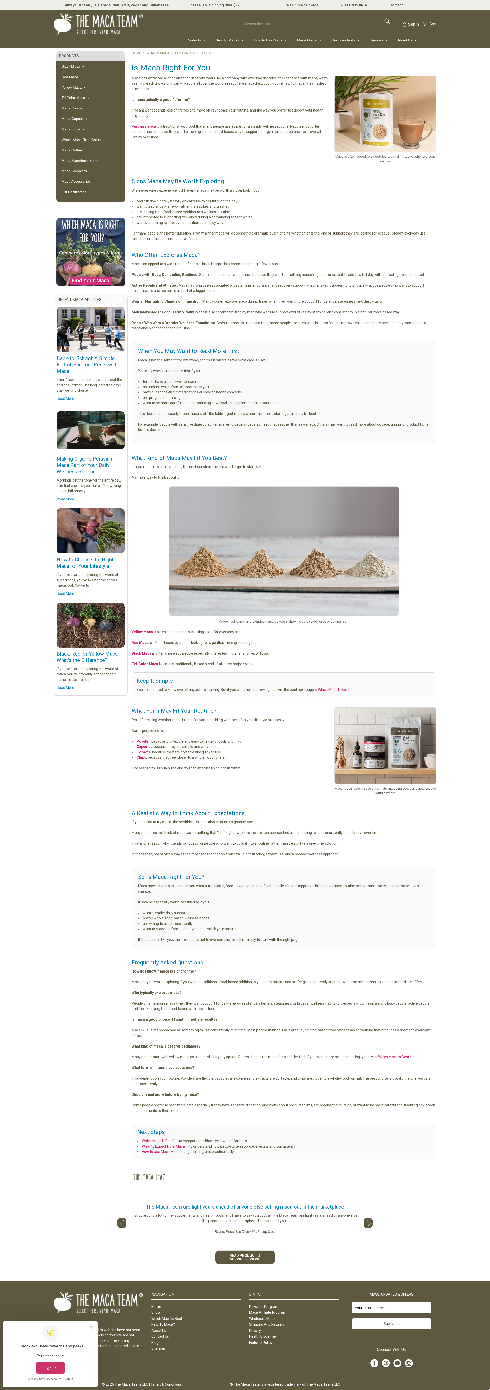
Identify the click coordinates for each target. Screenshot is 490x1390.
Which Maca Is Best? (334, 689)
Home (156, 1307)
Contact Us (160, 1336)
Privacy (255, 1331)
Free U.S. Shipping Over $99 (216, 5)
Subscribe (392, 1323)
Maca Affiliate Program (267, 1312)
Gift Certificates (74, 192)
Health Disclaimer (263, 1336)
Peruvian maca (144, 126)
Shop (155, 1312)
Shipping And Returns (266, 1324)
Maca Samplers (74, 171)
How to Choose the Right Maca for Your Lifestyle (85, 563)
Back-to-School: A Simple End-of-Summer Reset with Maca (87, 364)
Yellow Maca (72, 87)
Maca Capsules (74, 119)
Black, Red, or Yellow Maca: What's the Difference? (88, 657)
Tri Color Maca (74, 98)
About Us (405, 40)
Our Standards (343, 40)
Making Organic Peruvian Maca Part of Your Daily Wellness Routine (84, 465)
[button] (90, 252)
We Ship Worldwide (302, 5)
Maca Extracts (73, 129)
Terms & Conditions (166, 1384)
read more (65, 399)
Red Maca (70, 77)
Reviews (377, 40)
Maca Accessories (76, 181)
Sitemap (158, 1348)
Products (194, 40)
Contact (396, 5)
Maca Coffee (72, 150)
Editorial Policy (260, 1342)
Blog (154, 1342)
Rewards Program (263, 1307)
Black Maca (71, 66)
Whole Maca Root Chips (81, 140)
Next (368, 1223)
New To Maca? (227, 40)
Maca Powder (73, 108)
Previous (121, 1223)
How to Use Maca (269, 40)
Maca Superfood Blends (81, 160)
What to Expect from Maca (163, 1146)
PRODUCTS (69, 56)
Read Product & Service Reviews (245, 1257)
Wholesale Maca (262, 1319)
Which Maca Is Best (166, 1319)
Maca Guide (307, 40)
